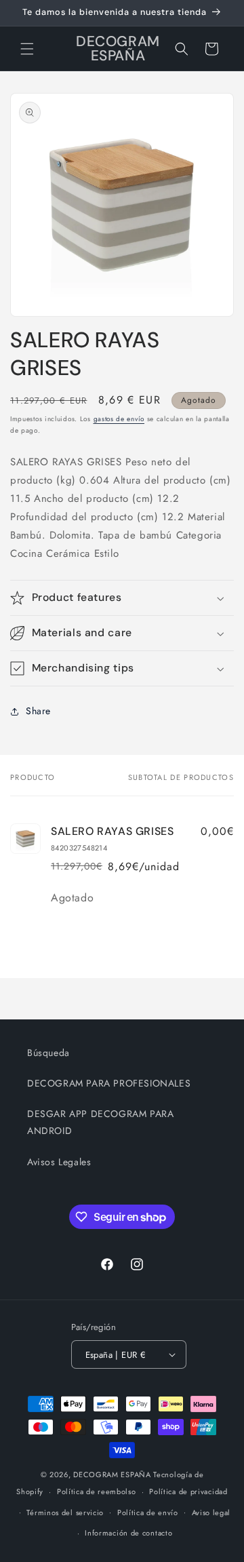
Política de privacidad (188, 1491)
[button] (27, 49)
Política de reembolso (96, 1491)
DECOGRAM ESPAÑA (112, 1474)
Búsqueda (48, 1052)
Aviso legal (211, 1512)
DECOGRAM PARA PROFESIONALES (108, 1083)
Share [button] (38, 711)
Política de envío (147, 1512)
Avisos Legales (59, 1162)
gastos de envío (119, 419)
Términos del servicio (65, 1512)
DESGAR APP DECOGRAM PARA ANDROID (100, 1122)
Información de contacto (128, 1532)
